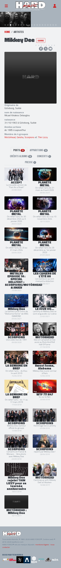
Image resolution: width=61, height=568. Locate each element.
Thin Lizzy (43, 137)
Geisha (20, 137)
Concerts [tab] (43, 156)
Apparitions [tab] (38, 150)
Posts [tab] (18, 150)
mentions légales (42, 544)
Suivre (41, 40)
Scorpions (29, 137)
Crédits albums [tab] (20, 156)
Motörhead (10, 137)
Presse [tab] (30, 162)
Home (7, 32)
